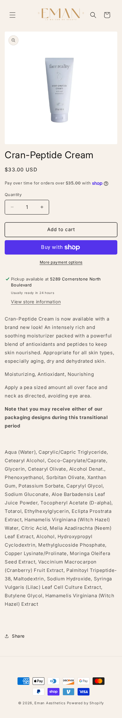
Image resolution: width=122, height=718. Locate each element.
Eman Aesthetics (50, 703)
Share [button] (18, 636)
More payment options (61, 262)
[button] (12, 15)
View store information (36, 301)
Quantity (13, 194)
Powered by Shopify (85, 703)
